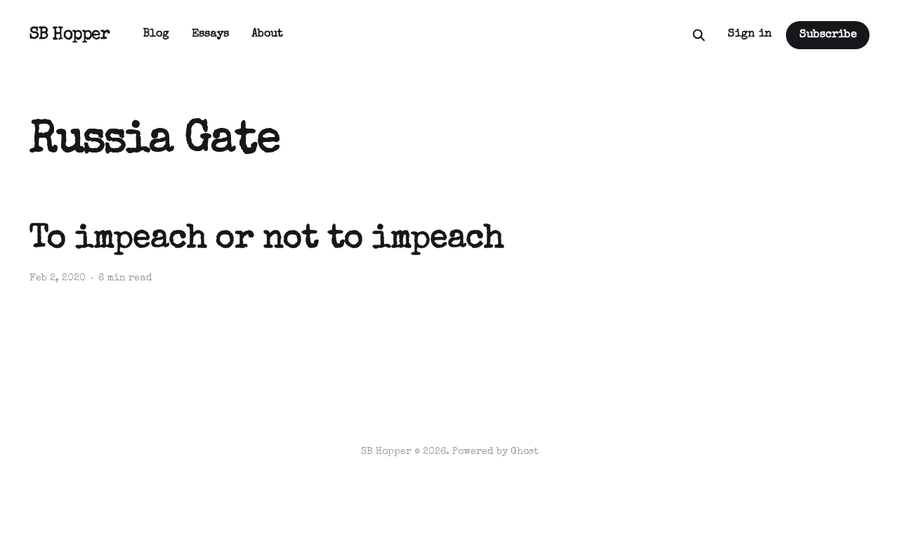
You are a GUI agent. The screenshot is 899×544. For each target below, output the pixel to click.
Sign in (750, 34)
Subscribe (828, 35)
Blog (156, 34)
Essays (210, 34)
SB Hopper (69, 35)
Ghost (525, 452)
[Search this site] (698, 35)
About (267, 34)
